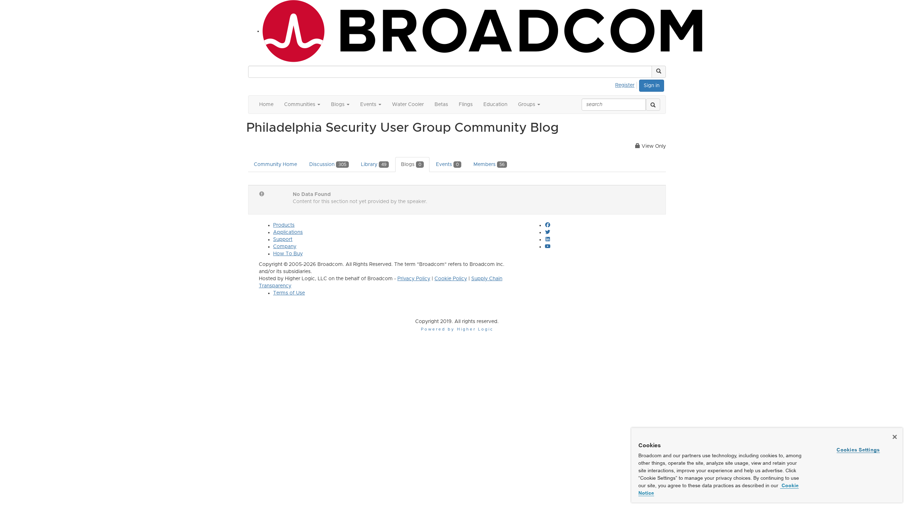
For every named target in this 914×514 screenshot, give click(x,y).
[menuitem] (626, 84)
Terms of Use (289, 293)
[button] (659, 72)
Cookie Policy (451, 278)
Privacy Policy (413, 278)
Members (488, 164)
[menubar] (626, 84)
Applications (288, 232)
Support (282, 239)
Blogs (411, 164)
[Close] (895, 437)
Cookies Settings (858, 450)
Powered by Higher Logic (457, 329)
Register (624, 85)
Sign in (651, 85)
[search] (653, 105)
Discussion (327, 164)
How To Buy (288, 253)
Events (447, 164)
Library (373, 164)
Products (284, 225)
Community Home (275, 164)
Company (284, 246)
